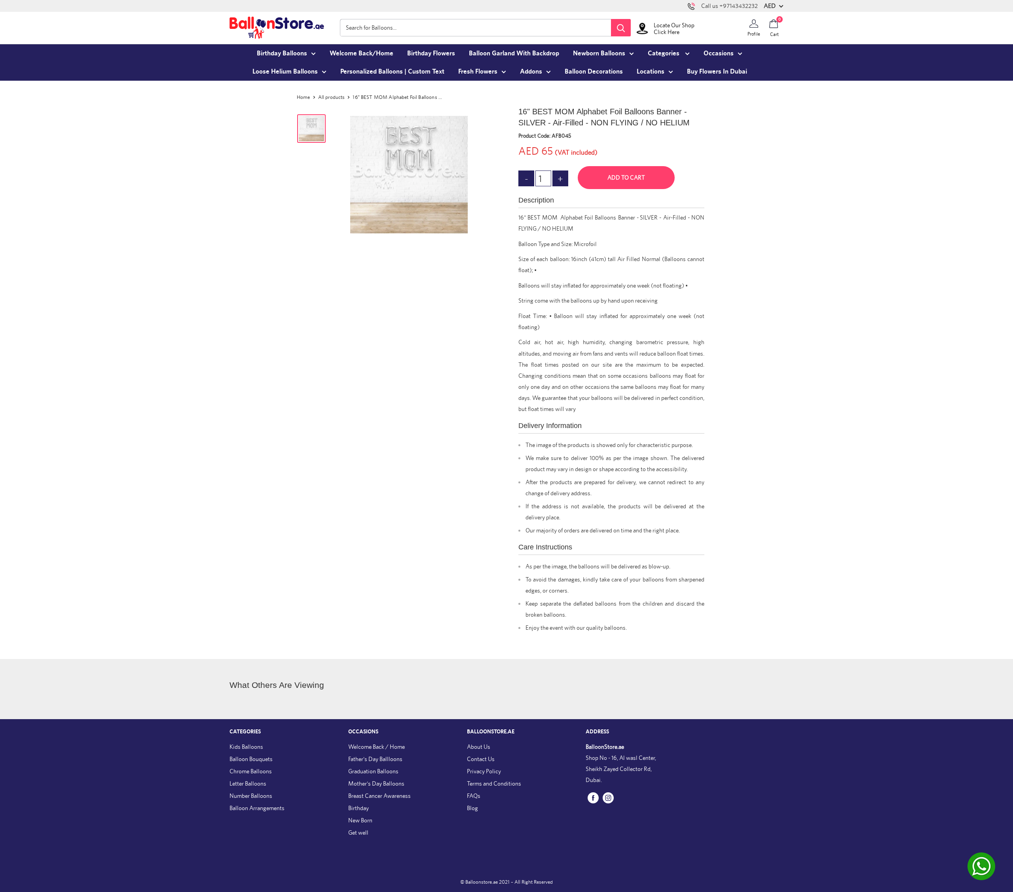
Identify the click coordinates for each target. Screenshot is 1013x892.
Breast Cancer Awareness (379, 795)
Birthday (358, 808)
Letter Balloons (248, 783)
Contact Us (481, 759)
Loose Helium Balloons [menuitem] (285, 71)
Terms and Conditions (494, 783)
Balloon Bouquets (251, 759)
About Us (478, 746)
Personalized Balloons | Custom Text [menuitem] (392, 71)
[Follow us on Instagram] (608, 797)
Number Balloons (251, 795)
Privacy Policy (484, 771)
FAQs (473, 795)
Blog (472, 808)
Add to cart (626, 177)
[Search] (621, 27)
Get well (358, 832)
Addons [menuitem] (531, 71)
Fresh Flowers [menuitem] (477, 71)
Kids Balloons (246, 746)
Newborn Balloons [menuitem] (599, 53)
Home (303, 97)
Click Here (666, 31)
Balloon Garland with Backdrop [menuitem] (514, 53)
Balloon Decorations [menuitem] (594, 71)
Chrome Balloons (251, 771)
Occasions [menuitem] (719, 53)
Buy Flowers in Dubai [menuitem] (717, 71)
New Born (360, 820)
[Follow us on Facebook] (593, 797)
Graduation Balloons (373, 771)
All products (331, 97)
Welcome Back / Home (376, 746)
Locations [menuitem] (650, 71)
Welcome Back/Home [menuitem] (361, 53)
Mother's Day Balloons (376, 783)
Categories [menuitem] (664, 53)
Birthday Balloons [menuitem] (282, 53)
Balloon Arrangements (257, 808)
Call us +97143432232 (729, 5)
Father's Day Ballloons (375, 759)
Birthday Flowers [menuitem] (431, 53)
